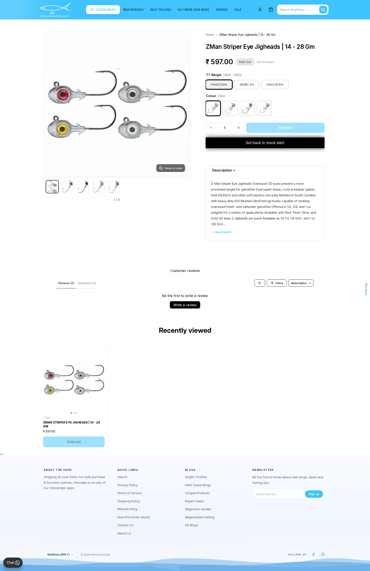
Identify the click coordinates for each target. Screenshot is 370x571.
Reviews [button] (366, 289)
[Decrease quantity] (211, 128)
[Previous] (54, 104)
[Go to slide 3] (83, 186)
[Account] (260, 10)
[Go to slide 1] (52, 186)
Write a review (185, 305)
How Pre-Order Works (133, 517)
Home (210, 34)
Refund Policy (127, 509)
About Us (124, 533)
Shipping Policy (128, 501)
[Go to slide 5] (113, 186)
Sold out (74, 442)
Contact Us (125, 525)
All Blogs (191, 525)
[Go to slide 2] (67, 186)
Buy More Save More (193, 10)
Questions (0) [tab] (87, 283)
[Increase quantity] (238, 128)
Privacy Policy (127, 485)
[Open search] (259, 283)
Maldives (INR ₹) (58, 554)
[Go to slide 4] (98, 186)
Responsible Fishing (199, 517)
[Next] (180, 104)
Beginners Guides (198, 509)
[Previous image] (48, 379)
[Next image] (99, 379)
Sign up (314, 494)
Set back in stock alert (265, 143)
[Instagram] (322, 554)
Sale (238, 10)
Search (122, 477)
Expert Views (194, 501)
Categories (106, 9)
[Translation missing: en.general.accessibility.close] (1, 454)
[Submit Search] (323, 9)
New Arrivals (133, 10)
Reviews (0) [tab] (66, 283)
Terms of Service (129, 493)
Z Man (47, 417)
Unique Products (197, 493)
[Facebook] (313, 554)
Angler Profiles (196, 477)
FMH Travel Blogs (198, 485)
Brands (222, 10)
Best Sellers (161, 10)
